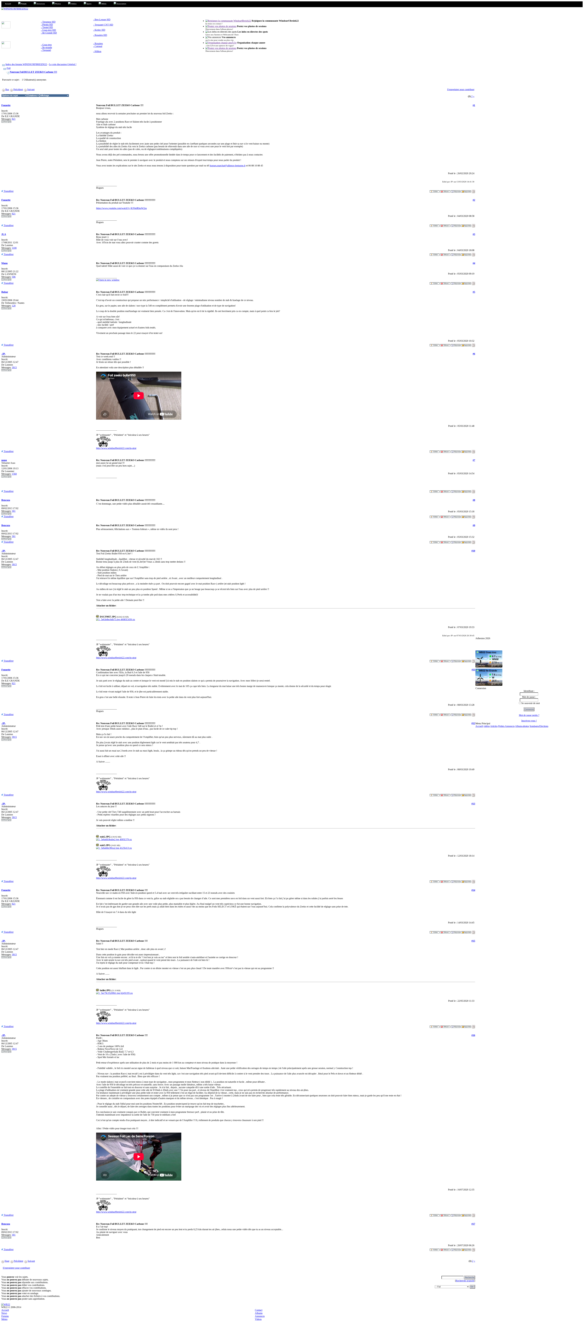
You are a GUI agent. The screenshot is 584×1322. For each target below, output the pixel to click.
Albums (258, 1313)
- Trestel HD (47, 27)
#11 (473, 669)
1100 (14, 248)
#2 (474, 200)
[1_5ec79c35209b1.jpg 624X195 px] (114, 993)
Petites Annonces (506, 726)
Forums (5, 1316)
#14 (473, 890)
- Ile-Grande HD (49, 33)
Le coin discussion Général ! (62, 64)
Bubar (4, 292)
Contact (258, 1310)
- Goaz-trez (46, 44)
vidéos (486, 726)
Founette (5, 105)
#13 (473, 803)
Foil (8, 68)
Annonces (260, 1316)
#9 (474, 525)
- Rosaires (98, 43)
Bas (7, 89)
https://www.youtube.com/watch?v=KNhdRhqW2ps (121, 208)
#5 (474, 292)
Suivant (31, 89)
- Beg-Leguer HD (101, 19)
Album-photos (522, 726)
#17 (473, 1224)
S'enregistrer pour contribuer (460, 89)
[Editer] (435, 190)
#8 (474, 500)
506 (14, 277)
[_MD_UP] (473, 190)
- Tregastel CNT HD (103, 24)
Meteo (4, 1319)
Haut (7, 1261)
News (4, 1313)
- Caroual (97, 46)
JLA (3, 234)
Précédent (18, 89)
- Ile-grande (46, 47)
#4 (474, 263)
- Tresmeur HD (48, 22)
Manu (4, 263)
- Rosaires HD (100, 35)
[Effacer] (445, 190)
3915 (14, 367)
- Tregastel (46, 50)
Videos (258, 1319)
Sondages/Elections (539, 726)
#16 (473, 1035)
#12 (473, 723)
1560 (14, 474)
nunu (4, 460)
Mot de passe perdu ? (529, 715)
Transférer (8, 191)
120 (14, 305)
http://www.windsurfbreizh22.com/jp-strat (116, 448)
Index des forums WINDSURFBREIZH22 (26, 64)
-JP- (3, 353)
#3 (474, 234)
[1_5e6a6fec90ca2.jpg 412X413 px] (114, 848)
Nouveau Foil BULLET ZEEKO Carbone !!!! (33, 72)
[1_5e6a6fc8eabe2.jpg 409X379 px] (114, 839)
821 (14, 119)
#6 (474, 353)
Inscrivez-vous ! (529, 720)
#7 (474, 460)
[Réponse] (456, 190)
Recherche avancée (465, 1280)
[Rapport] (466, 190)
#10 (473, 550)
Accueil (479, 726)
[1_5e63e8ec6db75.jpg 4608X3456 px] (115, 619)
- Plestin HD (47, 24)
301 (14, 511)
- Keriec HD (99, 30)
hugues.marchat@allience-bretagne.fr (227, 165)
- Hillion (97, 51)
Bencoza (5, 500)
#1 (474, 105)
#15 (473, 941)
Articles (494, 726)
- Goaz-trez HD (48, 30)
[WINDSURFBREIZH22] (14, 8)
